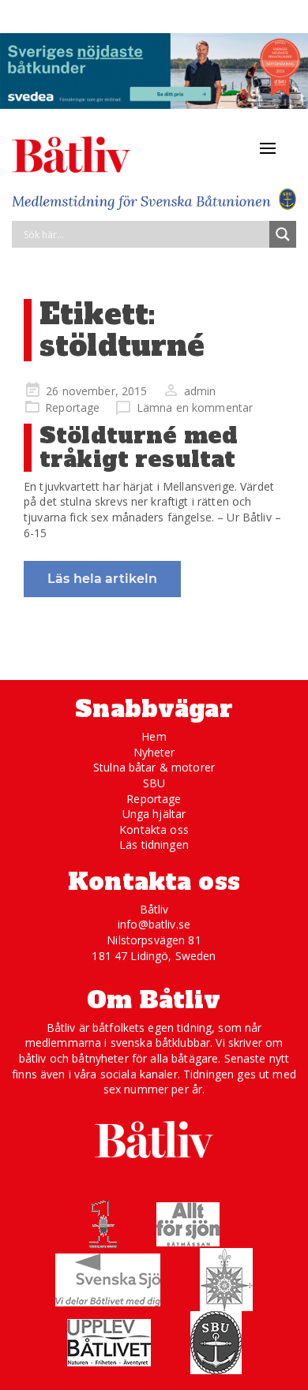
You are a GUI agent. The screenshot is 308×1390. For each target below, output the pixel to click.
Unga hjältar (154, 813)
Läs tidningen (154, 844)
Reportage (72, 407)
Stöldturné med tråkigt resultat (138, 447)
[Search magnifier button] (282, 234)
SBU (154, 782)
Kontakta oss (154, 829)
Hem (153, 736)
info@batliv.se (154, 924)
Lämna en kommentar (195, 407)
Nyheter (154, 752)
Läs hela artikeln (102, 578)
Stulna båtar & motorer (154, 767)
